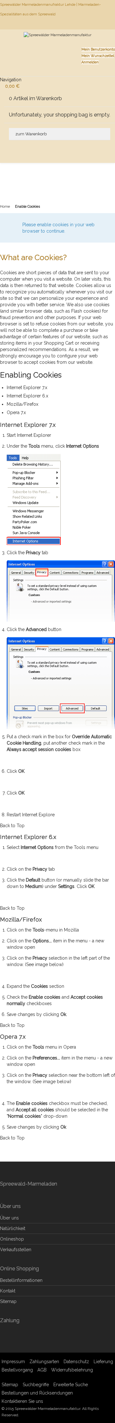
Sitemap (8, 1301)
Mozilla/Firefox (22, 404)
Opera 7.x (16, 412)
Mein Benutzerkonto (98, 49)
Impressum (13, 1361)
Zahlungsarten (44, 1361)
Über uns (9, 1217)
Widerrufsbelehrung (72, 1369)
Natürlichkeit (12, 1228)
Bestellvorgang (17, 1369)
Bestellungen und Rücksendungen (37, 1392)
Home (5, 206)
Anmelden (90, 62)
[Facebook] (114, 24)
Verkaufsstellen (15, 1249)
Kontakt (7, 1290)
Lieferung (103, 1361)
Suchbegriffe (36, 1384)
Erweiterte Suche (70, 1384)
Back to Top (12, 825)
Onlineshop (12, 1239)
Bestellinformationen (21, 1280)
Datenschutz (76, 1361)
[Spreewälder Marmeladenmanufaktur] (57, 43)
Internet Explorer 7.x (27, 387)
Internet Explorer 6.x (27, 395)
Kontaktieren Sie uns (22, 1401)
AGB (42, 1369)
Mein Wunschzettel (97, 56)
